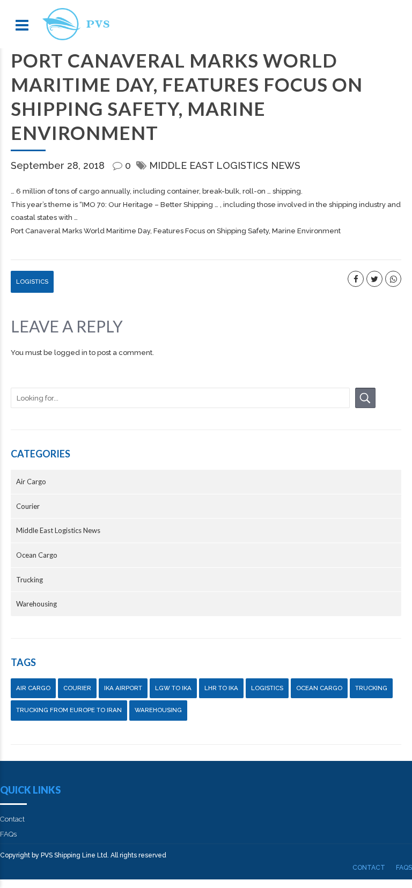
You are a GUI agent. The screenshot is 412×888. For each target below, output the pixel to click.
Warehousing (36, 604)
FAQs (8, 834)
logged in (70, 353)
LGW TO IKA (173, 688)
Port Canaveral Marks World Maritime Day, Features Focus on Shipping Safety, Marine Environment (176, 231)
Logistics (32, 281)
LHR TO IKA (221, 688)
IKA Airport (123, 688)
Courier (28, 506)
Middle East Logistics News (224, 165)
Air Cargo (31, 481)
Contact (12, 819)
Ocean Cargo (36, 555)
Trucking (29, 579)
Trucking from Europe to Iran (69, 710)
